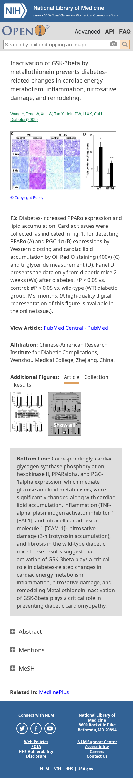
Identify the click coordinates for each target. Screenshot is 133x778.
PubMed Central (63, 327)
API (110, 31)
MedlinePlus (54, 692)
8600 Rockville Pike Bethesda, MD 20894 (97, 727)
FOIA (36, 746)
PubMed (97, 327)
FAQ (125, 31)
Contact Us (97, 756)
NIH (57, 769)
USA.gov (85, 769)
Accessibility (97, 746)
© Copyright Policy (26, 197)
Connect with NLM (36, 715)
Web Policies (36, 741)
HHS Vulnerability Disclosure (36, 754)
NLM (44, 769)
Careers (97, 751)
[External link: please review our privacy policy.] (22, 728)
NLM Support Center (97, 741)
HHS (69, 769)
